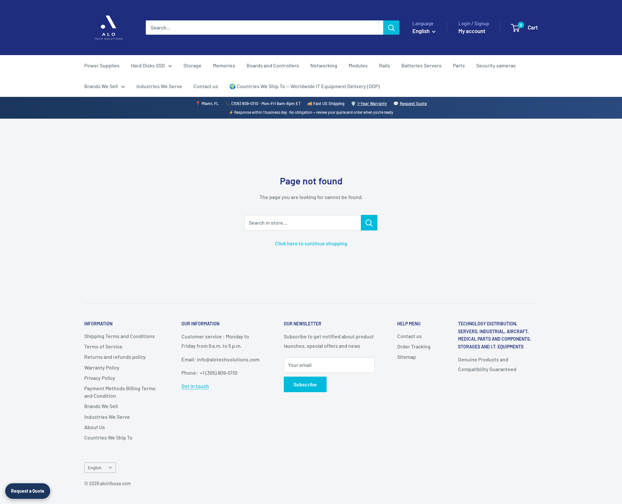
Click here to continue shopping (311, 243)
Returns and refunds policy (115, 357)
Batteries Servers (421, 65)
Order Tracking (414, 346)
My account (471, 31)
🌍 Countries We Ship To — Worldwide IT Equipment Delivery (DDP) (304, 86)
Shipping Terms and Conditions (119, 336)
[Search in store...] (369, 222)
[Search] (391, 27)
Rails (384, 65)
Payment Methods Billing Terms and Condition (120, 391)
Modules (358, 65)
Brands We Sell (101, 86)
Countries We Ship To (108, 437)
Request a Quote (27, 491)
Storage (192, 65)
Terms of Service (103, 346)
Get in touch (195, 386)
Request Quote (413, 103)
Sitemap (406, 357)
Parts (459, 65)
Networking (323, 65)
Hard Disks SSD (148, 65)
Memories (224, 65)
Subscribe (305, 384)
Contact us (205, 86)
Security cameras (496, 65)
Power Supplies (102, 65)
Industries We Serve (159, 86)
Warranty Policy (102, 367)
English (94, 467)
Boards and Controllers (273, 65)
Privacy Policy (99, 378)
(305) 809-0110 (245, 103)
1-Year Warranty (372, 103)
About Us (94, 427)
